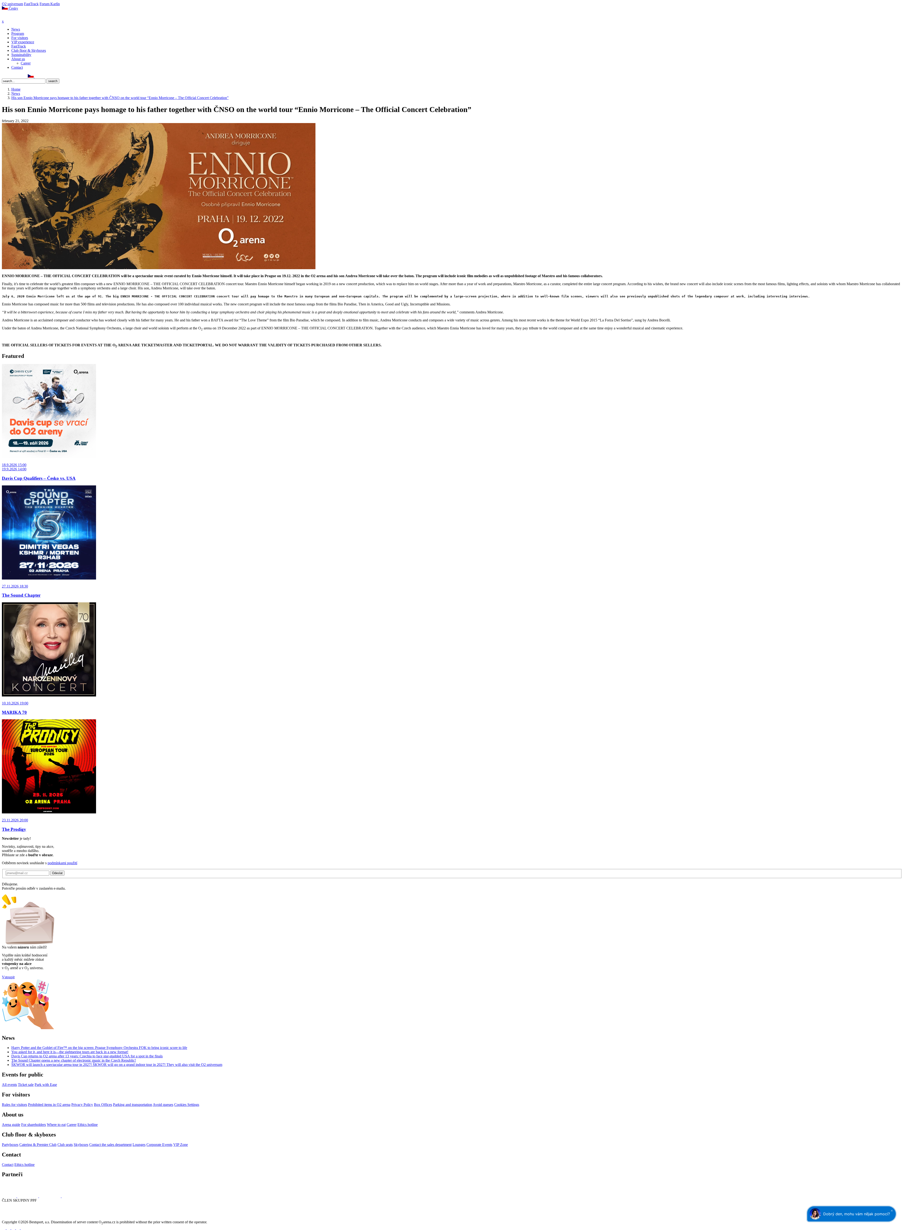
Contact (17, 67)
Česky (13, 8)
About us (18, 59)
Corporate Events (159, 1145)
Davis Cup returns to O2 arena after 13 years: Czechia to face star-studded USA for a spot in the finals (87, 1056)
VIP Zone (180, 1145)
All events (9, 1085)
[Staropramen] (28, 1196)
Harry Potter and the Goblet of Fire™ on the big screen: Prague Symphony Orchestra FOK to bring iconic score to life (99, 1048)
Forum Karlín (50, 4)
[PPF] (12, 1218)
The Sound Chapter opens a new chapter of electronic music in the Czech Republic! (73, 1060)
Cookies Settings (186, 1105)
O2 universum (12, 4)
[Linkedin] (14, 76)
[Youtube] (18, 1228)
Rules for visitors (14, 1105)
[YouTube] (19, 76)
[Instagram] (9, 76)
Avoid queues (163, 1105)
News (15, 29)
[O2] (9, 1196)
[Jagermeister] (69, 1196)
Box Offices (103, 1105)
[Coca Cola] (50, 1196)
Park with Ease (46, 1085)
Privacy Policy (82, 1105)
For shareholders (33, 1125)
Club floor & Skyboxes (28, 50)
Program (17, 34)
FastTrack (31, 4)
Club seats (65, 1145)
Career (26, 63)
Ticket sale (26, 1085)
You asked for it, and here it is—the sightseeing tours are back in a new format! (69, 1052)
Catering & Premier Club (37, 1145)
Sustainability (21, 55)
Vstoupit (8, 977)
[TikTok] (25, 76)
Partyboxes (10, 1145)
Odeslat (57, 873)
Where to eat (56, 1125)
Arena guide (11, 1125)
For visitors (19, 38)
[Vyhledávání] (37, 76)
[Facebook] (4, 76)
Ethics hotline (87, 1125)
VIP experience (22, 42)
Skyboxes (81, 1145)
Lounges (139, 1145)
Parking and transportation (132, 1105)
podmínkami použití (62, 863)
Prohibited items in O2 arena (49, 1105)
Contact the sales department (110, 1145)
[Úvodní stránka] (14, 17)
